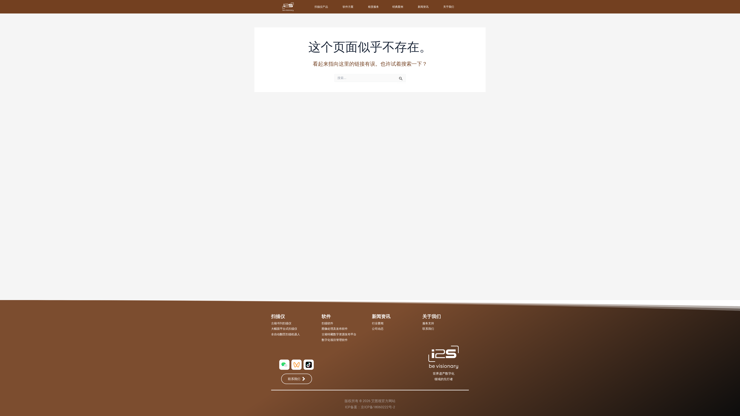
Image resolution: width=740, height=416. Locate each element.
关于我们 (448, 6)
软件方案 (348, 6)
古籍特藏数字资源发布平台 (339, 334)
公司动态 (377, 328)
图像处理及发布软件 (335, 328)
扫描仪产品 (321, 6)
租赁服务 (373, 6)
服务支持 (428, 323)
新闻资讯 (423, 6)
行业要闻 (377, 323)
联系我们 (428, 328)
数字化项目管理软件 (335, 340)
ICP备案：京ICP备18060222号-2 (370, 407)
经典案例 (397, 6)
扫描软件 (327, 323)
